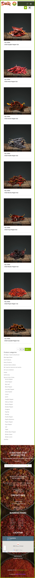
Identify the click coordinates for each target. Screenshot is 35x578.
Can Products (7, 360)
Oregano (7, 409)
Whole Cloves (8, 434)
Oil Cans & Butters (9, 370)
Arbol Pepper (8, 382)
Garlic (6, 397)
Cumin (7, 394)
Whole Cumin (8, 437)
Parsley (7, 414)
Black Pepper (8, 387)
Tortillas (6, 439)
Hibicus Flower (9, 402)
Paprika (7, 412)
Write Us (18, 508)
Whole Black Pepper (10, 432)
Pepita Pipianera (9, 419)
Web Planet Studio (21, 574)
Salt (6, 427)
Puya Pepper (8, 424)
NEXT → (28, 349)
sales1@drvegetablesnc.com (18, 503)
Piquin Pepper (9, 422)
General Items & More (10, 365)
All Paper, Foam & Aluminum (11, 355)
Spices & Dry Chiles (9, 377)
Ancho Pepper (9, 379)
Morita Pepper (9, 404)
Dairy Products (8, 362)
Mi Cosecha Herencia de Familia (12, 367)
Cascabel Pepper (9, 389)
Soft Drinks (7, 375)
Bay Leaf (7, 384)
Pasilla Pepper (9, 417)
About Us (18, 490)
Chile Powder (8, 392)
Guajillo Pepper (9, 399)
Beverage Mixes (8, 357)
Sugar (6, 429)
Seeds (5, 372)
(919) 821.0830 (18, 501)
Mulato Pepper (9, 407)
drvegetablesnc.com (22, 570)
